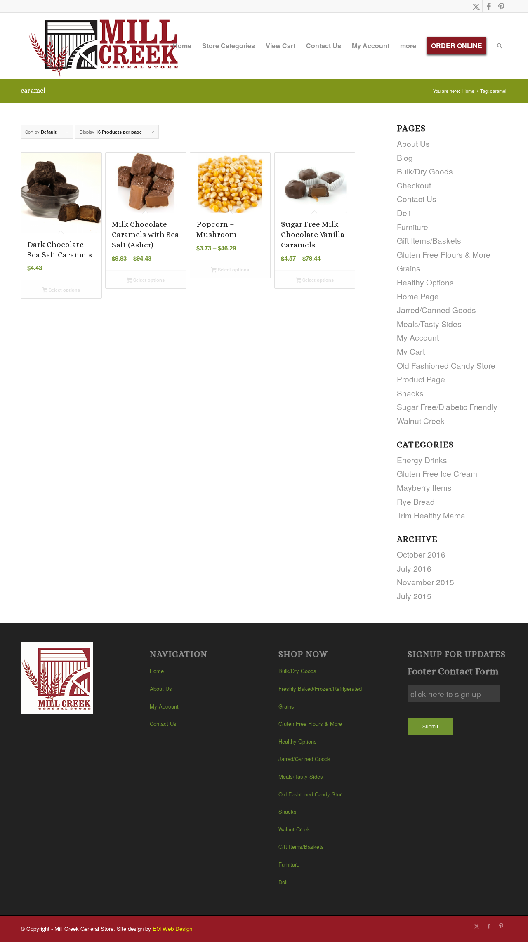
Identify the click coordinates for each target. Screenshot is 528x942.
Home (157, 671)
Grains (408, 267)
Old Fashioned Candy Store (446, 365)
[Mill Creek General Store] (106, 46)
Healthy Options (425, 281)
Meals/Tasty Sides (429, 323)
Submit (430, 726)
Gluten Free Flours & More (443, 254)
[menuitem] (182, 46)
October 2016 (421, 554)
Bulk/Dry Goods (425, 171)
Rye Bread (416, 501)
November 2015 (425, 581)
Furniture (412, 226)
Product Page (421, 378)
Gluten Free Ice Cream (437, 473)
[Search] (500, 46)
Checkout (414, 185)
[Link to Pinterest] (501, 6)
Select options (63, 290)
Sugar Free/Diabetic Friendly (447, 406)
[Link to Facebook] (489, 6)
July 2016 (414, 568)
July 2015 (414, 595)
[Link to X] (476, 6)
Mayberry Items (424, 487)
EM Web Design (172, 929)
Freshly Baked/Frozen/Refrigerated (320, 688)
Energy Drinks (422, 459)
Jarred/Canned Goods (436, 309)
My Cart (411, 351)
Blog (405, 157)
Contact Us (416, 198)
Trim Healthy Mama (431, 514)
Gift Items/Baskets (429, 240)
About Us (413, 143)
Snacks (410, 392)
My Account (418, 337)
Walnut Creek (421, 420)
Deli (403, 212)
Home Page (418, 295)
